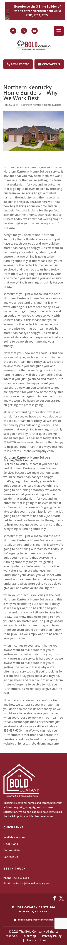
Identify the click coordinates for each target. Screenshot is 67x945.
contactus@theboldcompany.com (31, 883)
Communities (12, 850)
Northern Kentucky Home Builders (41, 104)
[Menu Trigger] (59, 31)
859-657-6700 (18, 64)
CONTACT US (49, 64)
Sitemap (30, 936)
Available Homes (14, 837)
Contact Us (10, 857)
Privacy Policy (51, 936)
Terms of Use (36, 940)
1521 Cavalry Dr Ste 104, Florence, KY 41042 (35, 909)
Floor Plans (10, 844)
